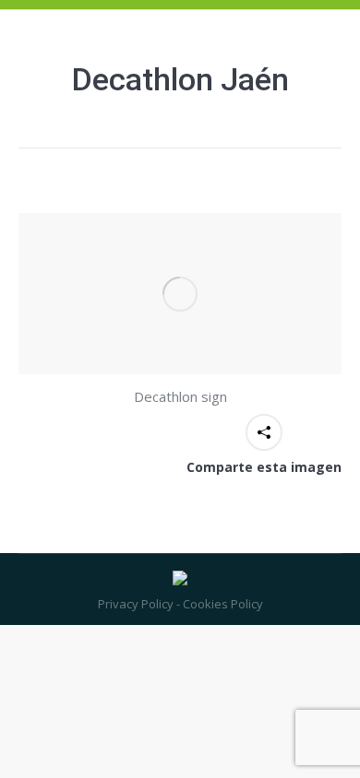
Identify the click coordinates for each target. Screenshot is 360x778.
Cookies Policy (221, 603)
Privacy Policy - (139, 603)
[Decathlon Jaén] (180, 293)
